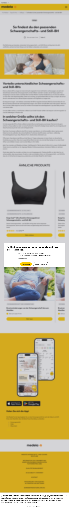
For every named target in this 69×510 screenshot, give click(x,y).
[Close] (66, 495)
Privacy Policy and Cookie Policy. (28, 502)
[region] (34, 501)
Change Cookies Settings (34, 506)
